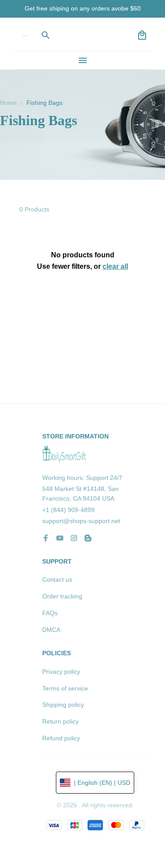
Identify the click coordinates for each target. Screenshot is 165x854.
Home (8, 102)
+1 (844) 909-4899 (68, 509)
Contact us (57, 579)
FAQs (50, 612)
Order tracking (62, 596)
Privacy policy (61, 671)
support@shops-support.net (81, 520)
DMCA (51, 629)
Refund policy (61, 738)
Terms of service (65, 688)
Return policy (60, 721)
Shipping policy (63, 704)
